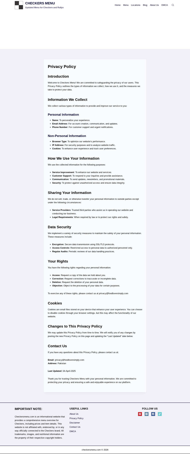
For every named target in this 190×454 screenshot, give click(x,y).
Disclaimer (75, 423)
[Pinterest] (140, 414)
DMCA (164, 5)
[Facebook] (153, 414)
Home (117, 5)
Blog (145, 5)
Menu (125, 5)
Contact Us (75, 427)
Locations (135, 5)
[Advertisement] (95, 30)
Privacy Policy (76, 418)
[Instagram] (146, 414)
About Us (154, 5)
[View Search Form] (172, 5)
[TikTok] (160, 414)
